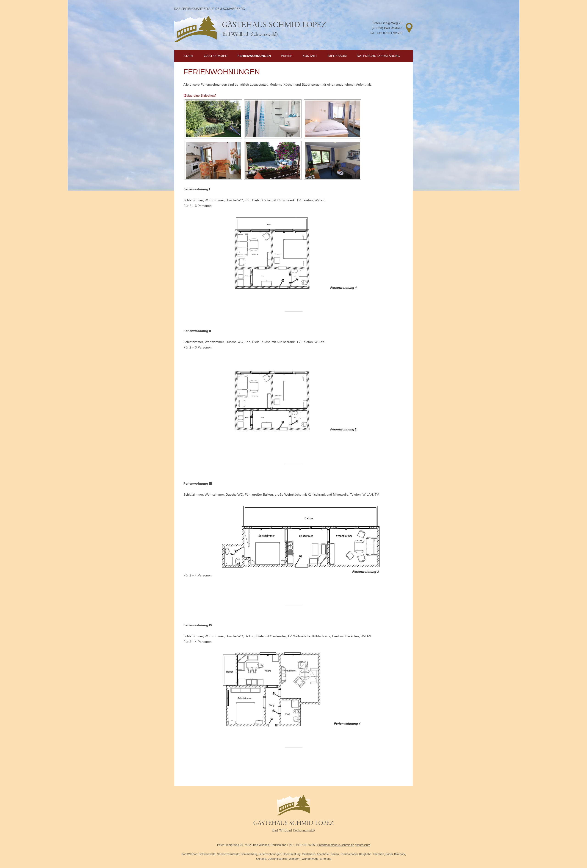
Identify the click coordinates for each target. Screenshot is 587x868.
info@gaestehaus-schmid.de (336, 845)
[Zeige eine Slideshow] (199, 95)
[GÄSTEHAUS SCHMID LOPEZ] (293, 840)
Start (188, 56)
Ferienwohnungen (254, 56)
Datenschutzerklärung (378, 56)
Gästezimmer (215, 56)
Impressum (337, 56)
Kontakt (309, 56)
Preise (286, 56)
